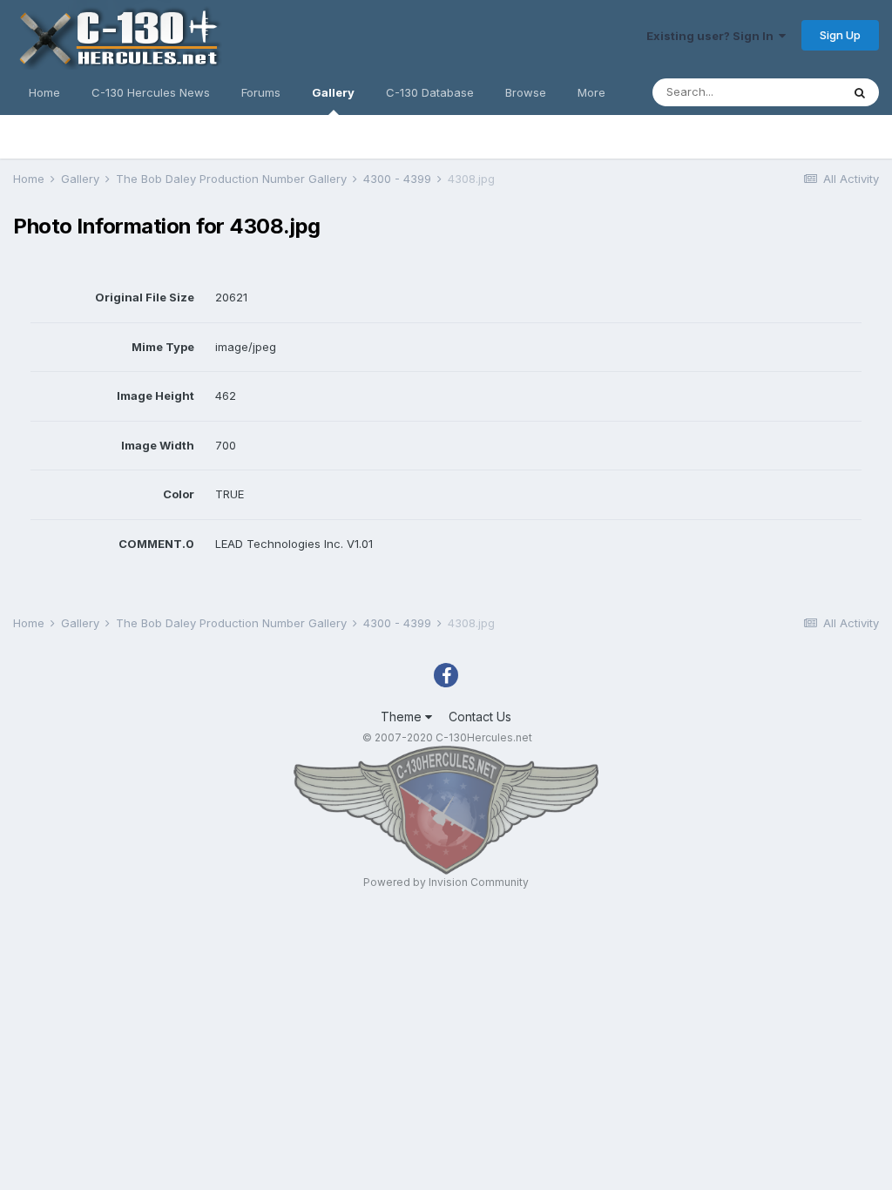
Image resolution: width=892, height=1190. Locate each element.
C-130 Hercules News (150, 92)
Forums (260, 92)
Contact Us (480, 716)
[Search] (860, 92)
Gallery (333, 92)
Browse (525, 92)
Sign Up (840, 35)
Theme (403, 716)
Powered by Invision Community (446, 882)
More (591, 92)
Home (44, 92)
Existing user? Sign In (712, 36)
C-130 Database (430, 92)
